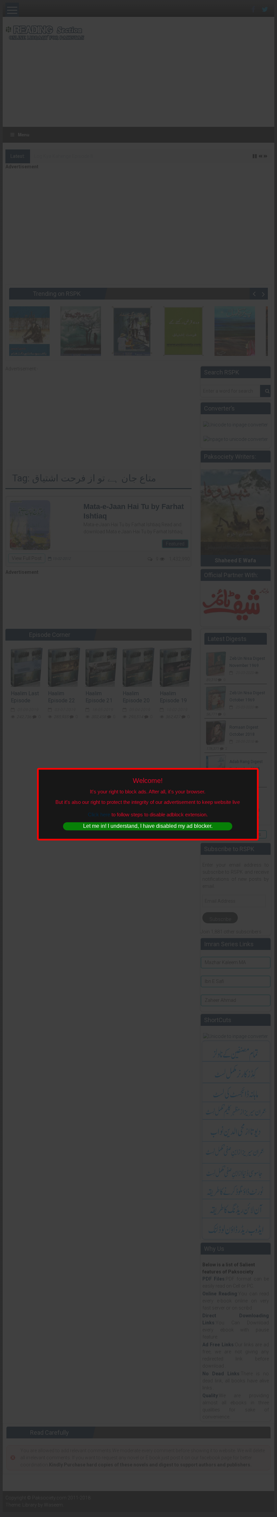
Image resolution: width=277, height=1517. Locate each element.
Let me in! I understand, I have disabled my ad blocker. (147, 826)
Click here (99, 814)
